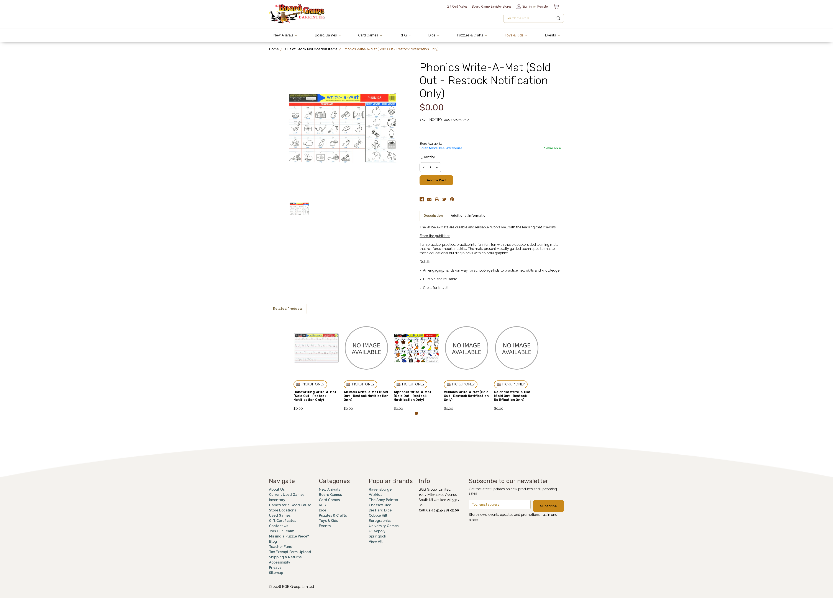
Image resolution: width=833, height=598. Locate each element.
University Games (383, 526)
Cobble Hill (378, 515)
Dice (432, 35)
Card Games (368, 35)
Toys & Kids (514, 35)
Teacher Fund (280, 547)
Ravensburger (381, 489)
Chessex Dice (380, 505)
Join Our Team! (281, 531)
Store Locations (282, 510)
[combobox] (533, 18)
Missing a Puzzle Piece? (289, 536)
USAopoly (377, 531)
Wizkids (375, 495)
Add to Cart (316, 354)
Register (543, 6)
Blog (273, 541)
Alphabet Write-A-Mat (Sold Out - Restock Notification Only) (412, 396)
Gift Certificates (456, 6)
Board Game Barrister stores (492, 6)
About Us (277, 489)
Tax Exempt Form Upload (290, 552)
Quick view (316, 342)
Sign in (527, 6)
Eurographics (380, 521)
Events (551, 35)
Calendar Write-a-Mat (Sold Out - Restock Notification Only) (512, 396)
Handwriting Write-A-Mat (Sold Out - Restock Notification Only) (315, 396)
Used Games (279, 515)
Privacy (275, 567)
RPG (404, 35)
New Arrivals (283, 35)
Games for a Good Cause (290, 505)
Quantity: (428, 157)
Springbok (377, 536)
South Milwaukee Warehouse (441, 148)
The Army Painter (383, 500)
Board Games (326, 35)
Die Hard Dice (380, 510)
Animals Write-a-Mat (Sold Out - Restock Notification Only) (366, 396)
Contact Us (278, 526)
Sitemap (276, 573)
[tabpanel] (316, 364)
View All (375, 541)
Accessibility (279, 562)
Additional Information (469, 216)
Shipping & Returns (285, 557)
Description (433, 216)
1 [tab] (416, 413)
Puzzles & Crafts (470, 35)
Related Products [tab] (288, 309)
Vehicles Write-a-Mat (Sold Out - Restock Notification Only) (466, 396)
